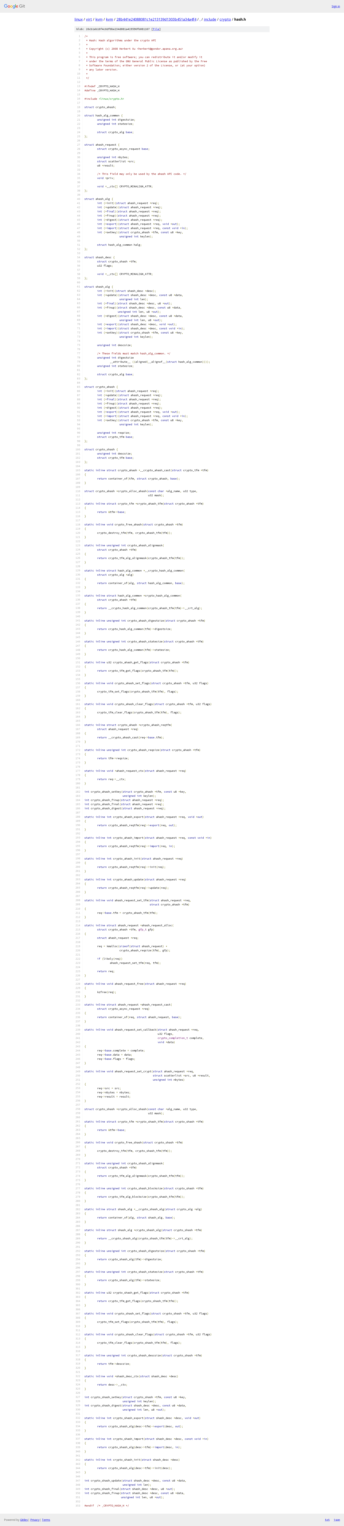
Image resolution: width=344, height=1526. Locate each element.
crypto (225, 19)
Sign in (336, 6)
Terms (46, 1520)
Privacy (34, 1520)
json (337, 1519)
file (156, 29)
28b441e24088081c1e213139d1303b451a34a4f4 (156, 19)
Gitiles (24, 1520)
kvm (99, 19)
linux (78, 19)
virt (89, 19)
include (210, 19)
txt (327, 1519)
